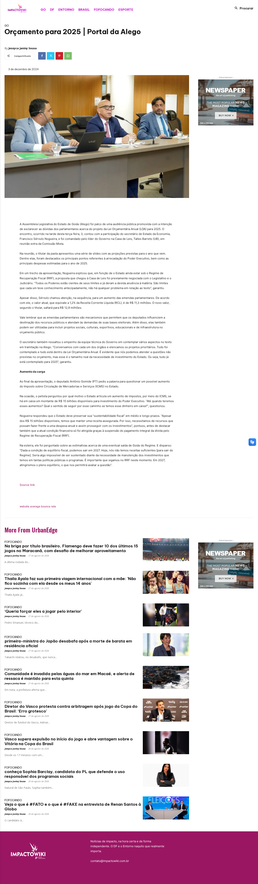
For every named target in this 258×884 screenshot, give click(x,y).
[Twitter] (50, 56)
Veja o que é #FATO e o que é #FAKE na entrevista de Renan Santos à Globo (73, 807)
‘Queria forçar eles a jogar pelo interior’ (43, 611)
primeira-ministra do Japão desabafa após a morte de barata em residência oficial (68, 643)
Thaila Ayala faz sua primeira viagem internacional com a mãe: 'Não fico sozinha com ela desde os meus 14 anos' (70, 581)
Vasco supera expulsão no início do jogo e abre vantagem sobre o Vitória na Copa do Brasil (69, 741)
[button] (243, 8)
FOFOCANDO (13, 542)
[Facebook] (42, 56)
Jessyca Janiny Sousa (22, 48)
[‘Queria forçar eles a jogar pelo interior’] (166, 614)
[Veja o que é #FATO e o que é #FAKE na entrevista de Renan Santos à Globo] (166, 807)
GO (7, 25)
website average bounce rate (38, 506)
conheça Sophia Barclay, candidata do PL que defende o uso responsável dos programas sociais (65, 774)
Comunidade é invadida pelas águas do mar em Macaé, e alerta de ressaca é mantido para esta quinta (69, 676)
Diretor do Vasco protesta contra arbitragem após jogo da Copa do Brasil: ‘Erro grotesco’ (71, 709)
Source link (27, 485)
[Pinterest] (59, 56)
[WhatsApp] (68, 56)
